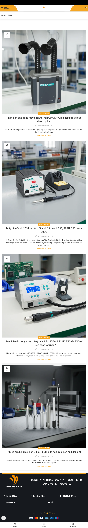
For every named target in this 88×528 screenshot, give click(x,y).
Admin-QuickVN (43, 126)
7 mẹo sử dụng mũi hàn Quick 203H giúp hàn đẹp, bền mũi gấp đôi (44, 452)
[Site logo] (44, 8)
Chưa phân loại (44, 113)
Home (3, 15)
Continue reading (44, 136)
